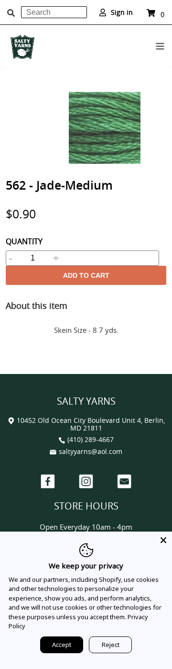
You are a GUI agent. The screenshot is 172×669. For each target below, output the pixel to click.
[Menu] (160, 44)
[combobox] (54, 12)
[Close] (163, 540)
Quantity (24, 241)
